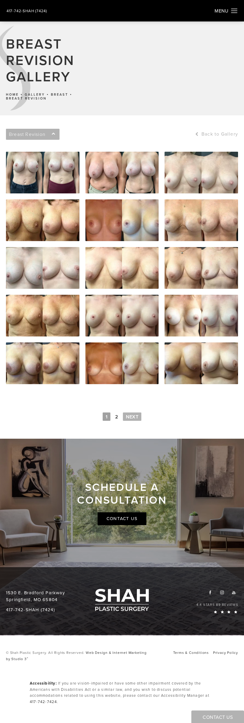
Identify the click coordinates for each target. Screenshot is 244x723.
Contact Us (122, 518)
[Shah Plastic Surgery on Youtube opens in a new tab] (233, 592)
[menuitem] (210, 592)
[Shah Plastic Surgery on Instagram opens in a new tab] (222, 592)
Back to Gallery (219, 134)
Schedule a (122, 493)
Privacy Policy (225, 652)
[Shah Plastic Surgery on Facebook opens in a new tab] (210, 592)
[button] (234, 11)
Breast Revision (26, 98)
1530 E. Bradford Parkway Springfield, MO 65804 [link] (35, 596)
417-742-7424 (43, 702)
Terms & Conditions (191, 652)
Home (12, 95)
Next (132, 416)
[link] (27, 11)
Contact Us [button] (218, 717)
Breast (59, 95)
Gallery (35, 95)
